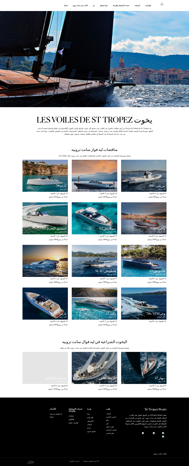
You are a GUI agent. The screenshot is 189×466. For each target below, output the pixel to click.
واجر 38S (159, 228)
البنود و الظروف (74, 461)
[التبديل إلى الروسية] (160, 436)
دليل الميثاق (104, 5)
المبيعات (137, 5)
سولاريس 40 (107, 228)
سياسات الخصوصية (30, 462)
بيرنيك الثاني (108, 378)
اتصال (66, 5)
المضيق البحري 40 (54, 228)
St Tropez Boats (155, 409)
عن (94, 5)
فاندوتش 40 (157, 271)
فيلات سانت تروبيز (159, 454)
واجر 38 (111, 186)
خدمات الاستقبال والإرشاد (121, 5)
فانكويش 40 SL (105, 271)
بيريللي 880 (157, 186)
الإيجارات (148, 5)
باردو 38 (61, 186)
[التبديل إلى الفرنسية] (139, 433)
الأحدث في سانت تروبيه (80, 5)
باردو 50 (61, 313)
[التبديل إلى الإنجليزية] (150, 433)
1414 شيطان (58, 271)
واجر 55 (111, 313)
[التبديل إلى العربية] (160, 433)
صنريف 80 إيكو (56, 378)
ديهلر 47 (159, 378)
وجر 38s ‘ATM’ (155, 313)
